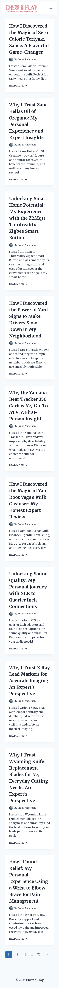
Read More (18, 85)
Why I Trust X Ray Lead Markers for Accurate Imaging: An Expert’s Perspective (29, 681)
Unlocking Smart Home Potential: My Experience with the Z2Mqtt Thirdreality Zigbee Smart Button (28, 218)
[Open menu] (51, 7)
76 (38, 954)
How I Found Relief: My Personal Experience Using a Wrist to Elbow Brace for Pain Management (28, 881)
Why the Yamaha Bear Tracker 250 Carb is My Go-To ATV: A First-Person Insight (28, 406)
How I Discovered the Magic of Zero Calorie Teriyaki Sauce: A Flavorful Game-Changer (29, 39)
